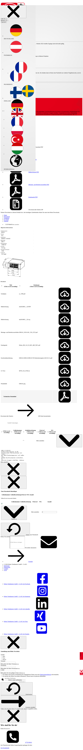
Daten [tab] (5, 215)
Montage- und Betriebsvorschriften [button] (38, 184)
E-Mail (2, 670)
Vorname (3, 661)
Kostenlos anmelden (30, 707)
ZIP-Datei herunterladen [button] (44, 416)
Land (2, 18)
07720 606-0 (28, 742)
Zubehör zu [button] (14, 519)
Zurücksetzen (29, 694)
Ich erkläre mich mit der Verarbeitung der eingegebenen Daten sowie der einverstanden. (31, 674)
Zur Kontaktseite (5, 748)
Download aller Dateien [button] (35, 209)
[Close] (13, 11)
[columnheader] (10, 285)
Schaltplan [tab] (6, 218)
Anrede (2, 654)
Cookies (6, 568)
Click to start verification (15, 680)
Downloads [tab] (7, 216)
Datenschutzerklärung (45, 674)
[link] (2, 503)
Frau (3, 658)
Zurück (27, 534)
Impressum (6, 565)
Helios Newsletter (5, 536)
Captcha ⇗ (22, 681)
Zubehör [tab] (6, 221)
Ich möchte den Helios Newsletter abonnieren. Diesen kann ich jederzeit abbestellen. (24, 676)
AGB (5, 570)
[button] (21, 67)
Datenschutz (7, 567)
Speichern (3, 22)
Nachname (3, 665)
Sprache (3, 20)
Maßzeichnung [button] (33, 172)
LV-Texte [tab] (6, 219)
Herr (3, 656)
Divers (4, 659)
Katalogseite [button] (33, 197)
